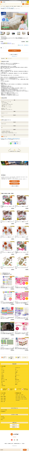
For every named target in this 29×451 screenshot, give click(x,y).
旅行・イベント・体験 (4, 379)
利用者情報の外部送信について (17, 443)
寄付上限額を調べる (3, 411)
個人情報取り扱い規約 (10, 443)
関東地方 (5, 396)
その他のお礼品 (3, 385)
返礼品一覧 (7, 6)
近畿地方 (5, 398)
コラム (21, 6)
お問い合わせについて (14, 56)
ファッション (16, 382)
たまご (2, 373)
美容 (1, 382)
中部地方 (5, 138)
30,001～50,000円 (23, 396)
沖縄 (4, 401)
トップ (1, 6)
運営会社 (23, 443)
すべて (2, 367)
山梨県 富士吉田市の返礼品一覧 (15, 138)
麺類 (15, 376)
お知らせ (2, 419)
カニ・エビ (16, 370)
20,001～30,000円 (18, 396)
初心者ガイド (15, 6)
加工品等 (2, 376)
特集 (12, 6)
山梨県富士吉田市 (9, 138)
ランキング (4, 6)
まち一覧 (10, 6)
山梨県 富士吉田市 (3, 36)
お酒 (15, 373)
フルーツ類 (2, 370)
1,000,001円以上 (18, 400)
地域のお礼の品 (17, 379)
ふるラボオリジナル (17, 367)
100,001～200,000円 (23, 397)
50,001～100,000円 (18, 397)
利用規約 (6, 443)
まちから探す (2, 138)
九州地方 (2, 401)
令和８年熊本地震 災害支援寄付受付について (14, 0)
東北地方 (2, 396)
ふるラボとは (2, 416)
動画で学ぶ (19, 6)
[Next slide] (28, 6)
